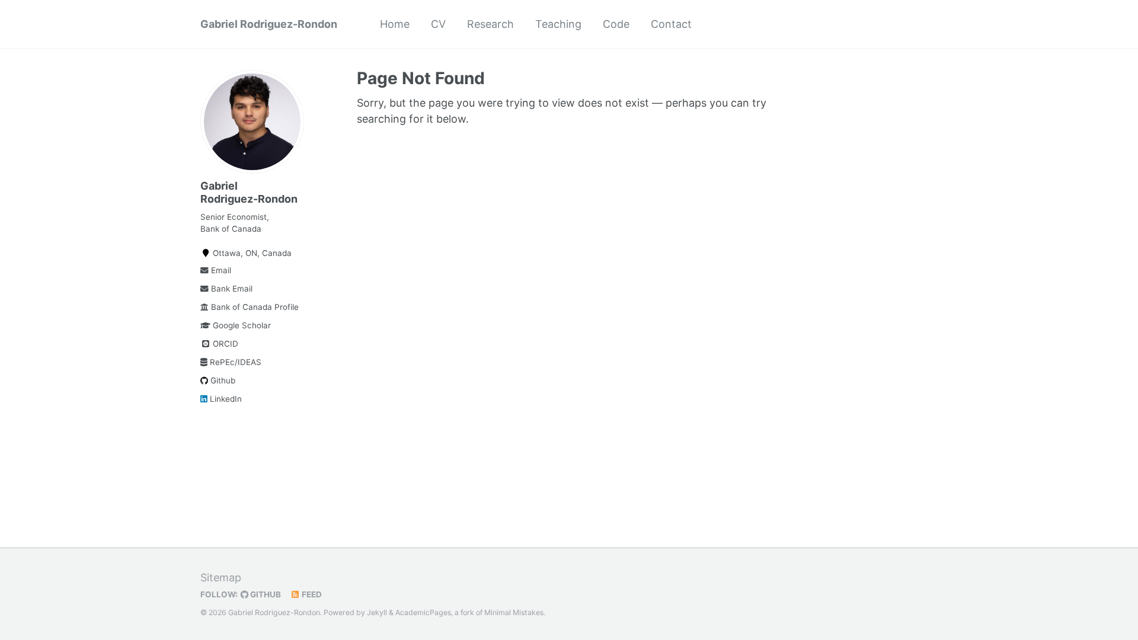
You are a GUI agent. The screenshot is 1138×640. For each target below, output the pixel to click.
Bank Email (230, 288)
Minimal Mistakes (514, 612)
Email (220, 270)
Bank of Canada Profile (254, 307)
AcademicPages (423, 612)
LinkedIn (224, 399)
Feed (311, 594)
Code (616, 24)
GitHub (264, 594)
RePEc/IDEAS (234, 362)
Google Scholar (240, 325)
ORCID (224, 343)
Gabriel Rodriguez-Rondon (268, 24)
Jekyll (377, 612)
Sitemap (220, 577)
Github (221, 380)
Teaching (558, 24)
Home (395, 24)
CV (438, 24)
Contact (671, 24)
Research (490, 24)
